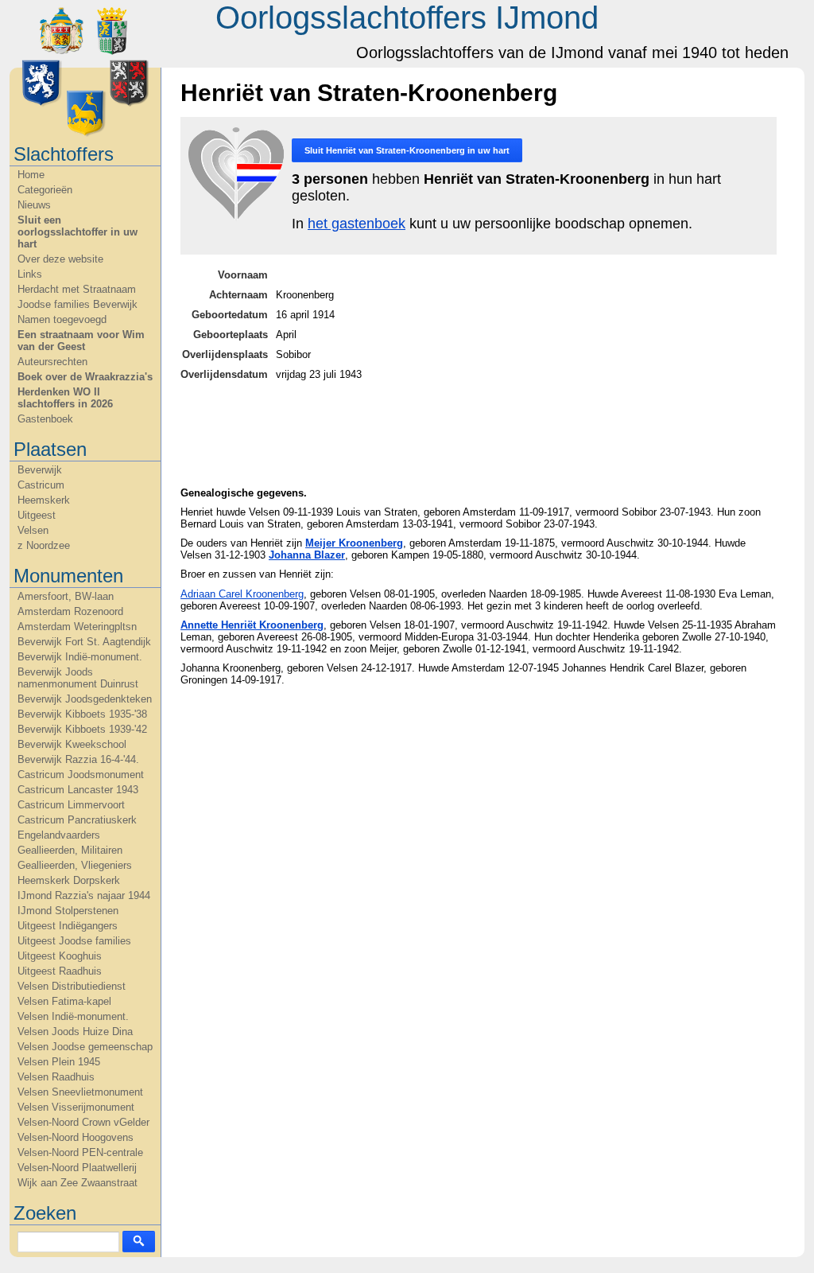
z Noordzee (43, 545)
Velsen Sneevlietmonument (80, 1092)
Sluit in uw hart (407, 150)
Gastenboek (45, 419)
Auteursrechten (52, 362)
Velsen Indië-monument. (73, 1016)
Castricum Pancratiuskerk (77, 820)
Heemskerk (43, 500)
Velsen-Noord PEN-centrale (80, 1152)
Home (31, 175)
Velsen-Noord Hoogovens (75, 1137)
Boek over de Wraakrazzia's (85, 377)
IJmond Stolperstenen (67, 911)
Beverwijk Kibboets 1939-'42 (82, 729)
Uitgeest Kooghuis (59, 956)
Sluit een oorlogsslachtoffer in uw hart (77, 232)
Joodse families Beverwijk (77, 304)
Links (29, 274)
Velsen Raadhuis (56, 1077)
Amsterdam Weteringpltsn (77, 627)
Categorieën (44, 190)
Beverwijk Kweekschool (71, 744)
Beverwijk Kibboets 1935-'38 (82, 714)
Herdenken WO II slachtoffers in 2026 (65, 398)
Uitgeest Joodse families (74, 941)
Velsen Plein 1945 (58, 1062)
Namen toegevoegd (62, 319)
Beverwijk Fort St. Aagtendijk (84, 642)
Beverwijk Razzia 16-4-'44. (78, 759)
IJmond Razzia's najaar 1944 (83, 895)
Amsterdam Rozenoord (70, 611)
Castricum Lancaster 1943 (77, 790)
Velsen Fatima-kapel (64, 1001)
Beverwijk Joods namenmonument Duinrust (77, 678)
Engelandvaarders (58, 835)
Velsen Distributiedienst (71, 986)
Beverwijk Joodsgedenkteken (84, 699)
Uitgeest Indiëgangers (67, 926)
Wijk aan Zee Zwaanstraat (77, 1183)
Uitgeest (36, 515)
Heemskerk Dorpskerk (68, 880)
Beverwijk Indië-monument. (79, 657)
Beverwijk (39, 470)
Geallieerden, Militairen (69, 850)
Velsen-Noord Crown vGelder (83, 1122)
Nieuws (34, 205)
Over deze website (60, 259)
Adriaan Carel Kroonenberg (242, 594)
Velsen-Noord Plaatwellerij (77, 1168)
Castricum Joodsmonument (80, 775)
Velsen (32, 530)
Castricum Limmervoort (71, 805)
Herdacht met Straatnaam (76, 289)
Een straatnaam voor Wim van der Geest (81, 340)
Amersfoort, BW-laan (65, 596)
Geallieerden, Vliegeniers (74, 865)
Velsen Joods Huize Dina (75, 1031)
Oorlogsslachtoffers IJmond (407, 17)
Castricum (40, 485)
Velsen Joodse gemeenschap (85, 1047)
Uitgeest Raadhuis (59, 971)
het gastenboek (356, 224)
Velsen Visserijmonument (75, 1107)
